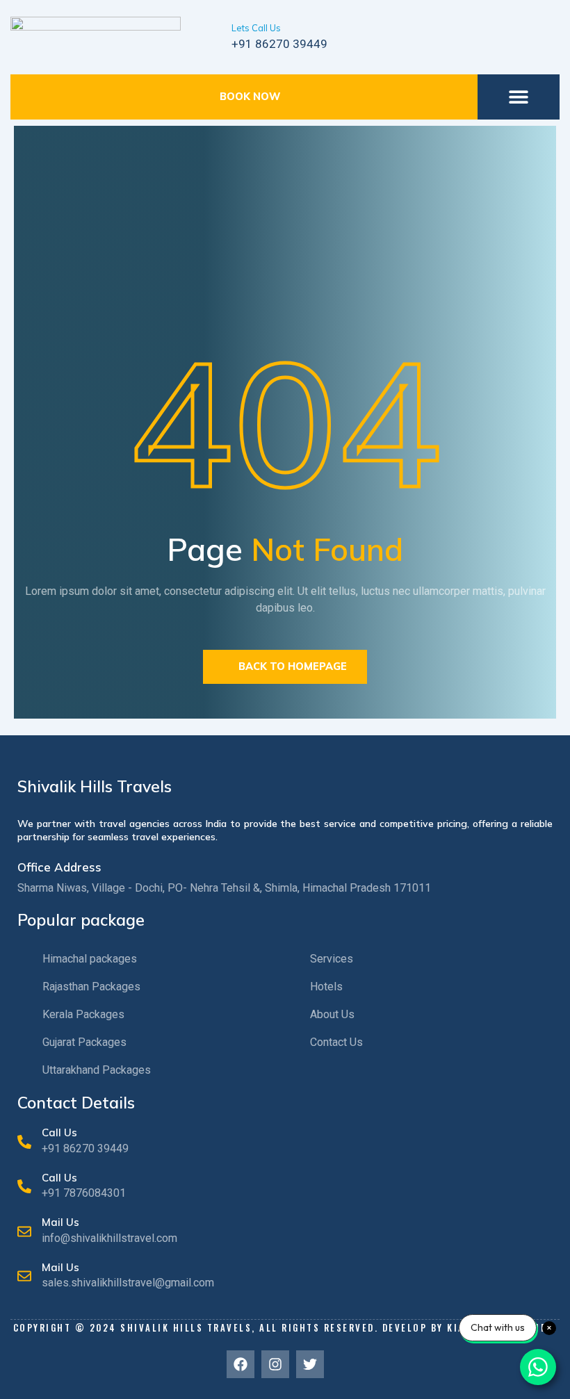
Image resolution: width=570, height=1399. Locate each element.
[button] (519, 97)
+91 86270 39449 (279, 44)
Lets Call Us (256, 27)
